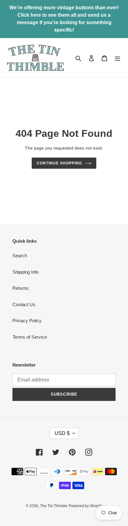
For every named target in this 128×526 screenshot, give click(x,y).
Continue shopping (59, 163)
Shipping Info (25, 272)
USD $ (62, 433)
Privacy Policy (27, 320)
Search (19, 255)
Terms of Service (29, 337)
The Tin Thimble (53, 506)
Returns (20, 288)
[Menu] (117, 58)
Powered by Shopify (86, 506)
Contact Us (23, 304)
